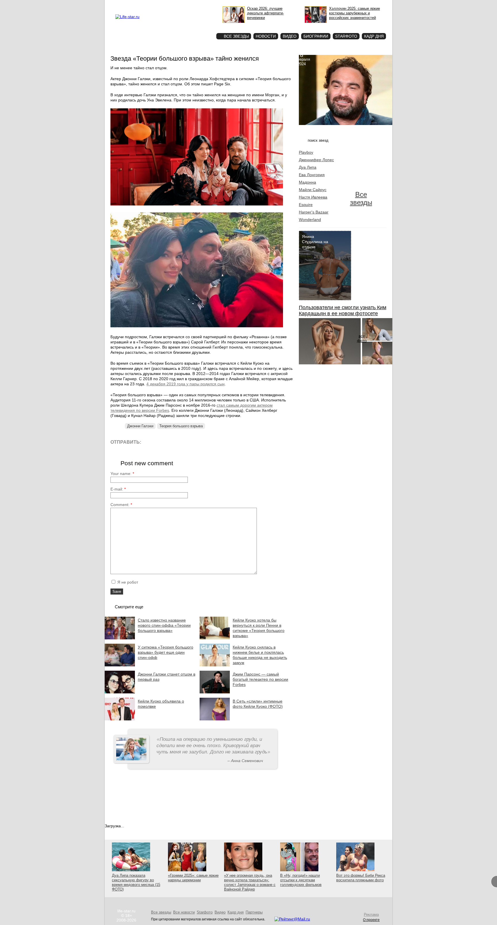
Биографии (315, 36)
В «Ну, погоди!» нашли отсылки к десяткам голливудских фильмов (301, 880)
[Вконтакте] (162, 442)
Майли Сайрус (312, 189)
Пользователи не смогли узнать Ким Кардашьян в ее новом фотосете (342, 310)
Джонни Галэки (140, 426)
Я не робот (127, 582)
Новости (266, 36)
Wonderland (310, 219)
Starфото (195, 26)
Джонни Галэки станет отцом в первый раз (166, 677)
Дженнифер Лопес (316, 159)
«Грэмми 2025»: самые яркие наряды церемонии (193, 877)
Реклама (168, 4)
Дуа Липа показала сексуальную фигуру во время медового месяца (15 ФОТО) (136, 882)
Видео (290, 36)
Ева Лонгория (312, 174)
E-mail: (118, 489)
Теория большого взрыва (181, 426)
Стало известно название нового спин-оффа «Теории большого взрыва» (164, 625)
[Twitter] (175, 442)
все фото (362, 338)
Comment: (121, 504)
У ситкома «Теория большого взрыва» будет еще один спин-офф (165, 652)
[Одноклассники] (188, 442)
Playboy (306, 152)
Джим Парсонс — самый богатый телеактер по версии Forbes (260, 679)
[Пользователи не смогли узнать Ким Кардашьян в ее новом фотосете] (330, 363)
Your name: (122, 473)
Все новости (184, 912)
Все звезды (361, 198)
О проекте (151, 4)
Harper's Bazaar (313, 212)
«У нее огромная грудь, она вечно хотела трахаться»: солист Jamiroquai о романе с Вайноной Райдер (250, 882)
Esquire (306, 204)
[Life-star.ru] (127, 16)
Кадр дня (374, 36)
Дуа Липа (307, 167)
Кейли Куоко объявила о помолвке (161, 704)
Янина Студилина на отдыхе (315, 241)
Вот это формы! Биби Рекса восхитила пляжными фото (360, 877)
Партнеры (254, 912)
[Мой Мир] (201, 442)
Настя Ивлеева (313, 197)
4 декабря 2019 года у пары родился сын (185, 384)
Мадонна (307, 182)
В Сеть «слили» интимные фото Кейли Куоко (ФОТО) (258, 704)
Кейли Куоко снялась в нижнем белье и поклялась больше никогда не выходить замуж (260, 655)
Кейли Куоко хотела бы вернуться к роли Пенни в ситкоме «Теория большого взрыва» (258, 628)
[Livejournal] (149, 442)
